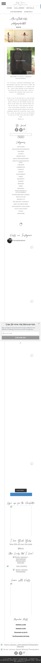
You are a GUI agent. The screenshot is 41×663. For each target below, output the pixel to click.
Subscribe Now (20, 337)
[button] (20, 324)
